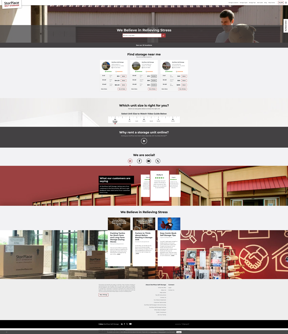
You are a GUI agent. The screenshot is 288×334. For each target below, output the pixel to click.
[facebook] (124, 324)
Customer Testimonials (160, 302)
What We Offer (162, 287)
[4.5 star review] (173, 179)
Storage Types (243, 2)
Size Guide (260, 2)
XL (173, 120)
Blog (265, 2)
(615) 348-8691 (177, 67)
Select (123, 76)
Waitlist (154, 76)
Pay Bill (281, 2)
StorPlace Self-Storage (109, 324)
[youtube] (130, 324)
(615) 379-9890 (146, 67)
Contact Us (163, 297)
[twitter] (127, 324)
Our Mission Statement (160, 300)
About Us (163, 290)
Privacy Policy (154, 332)
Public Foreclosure (161, 312)
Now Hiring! (103, 294)
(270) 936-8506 (116, 67)
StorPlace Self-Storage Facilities (157, 307)
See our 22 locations (144, 45)
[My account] (286, 2)
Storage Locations (233, 2)
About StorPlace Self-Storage (156, 285)
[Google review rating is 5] (119, 71)
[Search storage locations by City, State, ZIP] (163, 35)
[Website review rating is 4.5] (108, 71)
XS (115, 121)
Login (169, 287)
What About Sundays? (160, 309)
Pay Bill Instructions (160, 295)
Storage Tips (252, 2)
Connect (171, 285)
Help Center (271, 2)
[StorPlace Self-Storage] (11, 4)
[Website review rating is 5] (138, 71)
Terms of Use (162, 332)
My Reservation (286, 25)
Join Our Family (162, 314)
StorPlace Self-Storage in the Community (155, 305)
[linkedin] (122, 324)
